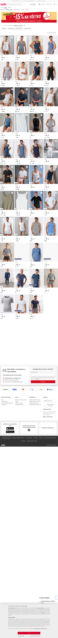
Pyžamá (3, 28)
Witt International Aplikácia (7, 403)
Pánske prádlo (9, 9)
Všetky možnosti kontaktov (50, 405)
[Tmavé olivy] (5, 163)
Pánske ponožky (27, 28)
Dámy (2, 7)
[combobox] (18, 4)
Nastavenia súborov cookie (35, 635)
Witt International (6, 397)
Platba (16, 401)
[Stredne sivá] (15, 59)
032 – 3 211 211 (48, 417)
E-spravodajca (4, 401)
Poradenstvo (32, 397)
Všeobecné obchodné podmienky (18, 437)
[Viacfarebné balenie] (3, 59)
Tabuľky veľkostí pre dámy (34, 399)
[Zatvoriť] (56, 597)
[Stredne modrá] (30, 266)
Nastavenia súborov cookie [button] (32, 440)
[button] (1, 25)
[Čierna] (3, 85)
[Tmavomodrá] (17, 59)
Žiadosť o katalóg (19, 403)
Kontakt (45, 397)
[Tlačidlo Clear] (23, 4)
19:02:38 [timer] (39, 21)
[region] (29, 621)
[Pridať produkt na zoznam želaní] (12, 37)
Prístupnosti (35, 437)
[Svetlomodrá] (16, 59)
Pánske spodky (11, 28)
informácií (43, 612)
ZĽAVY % (27, 9)
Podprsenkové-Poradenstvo (35, 404)
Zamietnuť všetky (21, 635)
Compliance (23, 440)
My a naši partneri (11, 608)
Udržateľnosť (4, 404)
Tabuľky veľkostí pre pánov (35, 401)
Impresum (41, 437)
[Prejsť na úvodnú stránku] (3, 4)
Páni (6, 7)
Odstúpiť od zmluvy (6, 437)
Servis (16, 397)
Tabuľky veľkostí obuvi (34, 403)
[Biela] (18, 59)
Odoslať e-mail (50, 401)
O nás (2, 399)
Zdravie (22, 9)
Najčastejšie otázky (19, 404)
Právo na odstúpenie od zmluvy (50, 437)
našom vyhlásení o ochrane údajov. (40, 628)
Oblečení (2, 9)
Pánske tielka (19, 28)
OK (29, 633)
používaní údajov (40, 608)
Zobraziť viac (37, 378)
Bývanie (9, 7)
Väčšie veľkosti (17, 9)
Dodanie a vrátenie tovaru (20, 399)
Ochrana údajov (29, 437)
